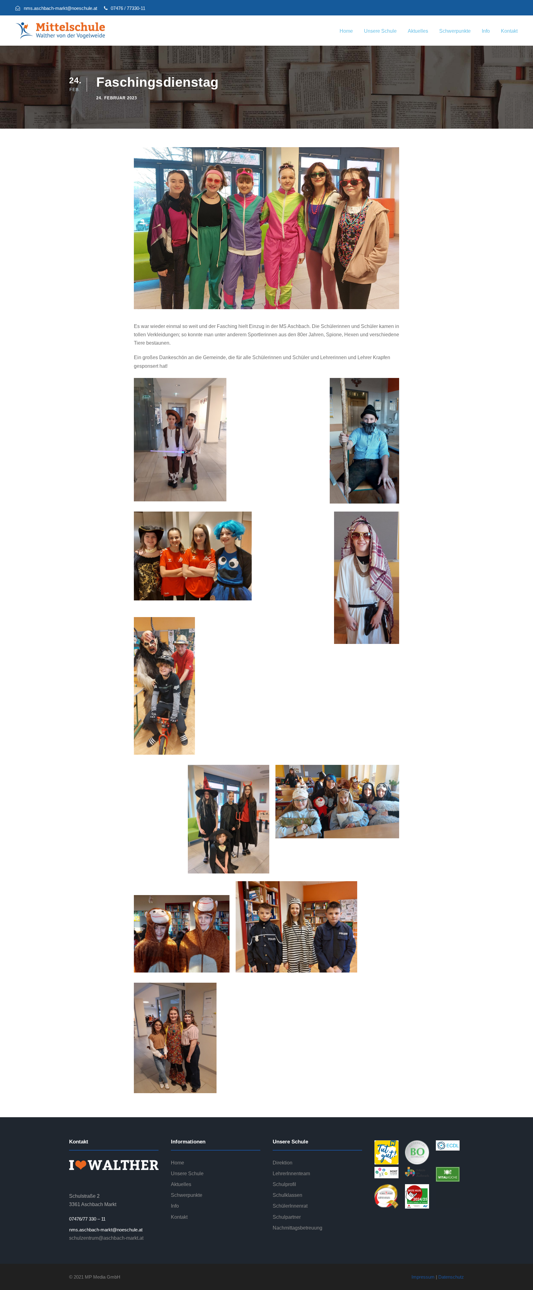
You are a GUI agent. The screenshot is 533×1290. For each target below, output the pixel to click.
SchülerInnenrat (290, 1206)
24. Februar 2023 (116, 98)
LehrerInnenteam (291, 1173)
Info (486, 31)
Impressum (423, 1277)
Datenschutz (451, 1277)
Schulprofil (284, 1184)
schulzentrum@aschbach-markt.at (106, 1238)
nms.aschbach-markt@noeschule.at (106, 1229)
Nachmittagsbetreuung (297, 1227)
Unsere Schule (380, 31)
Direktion (282, 1162)
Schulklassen (287, 1195)
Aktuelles (418, 31)
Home (346, 31)
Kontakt (509, 31)
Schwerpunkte (455, 31)
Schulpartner (287, 1217)
